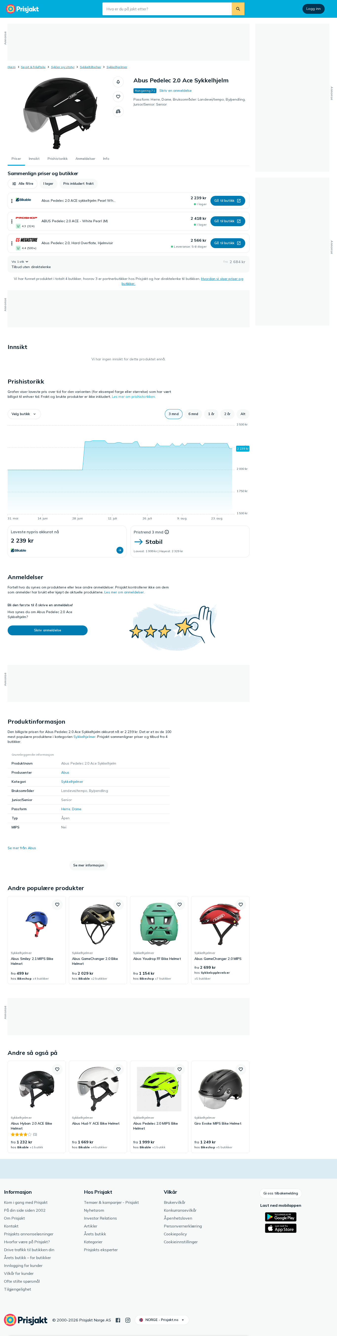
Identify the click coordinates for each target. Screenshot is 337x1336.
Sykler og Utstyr (63, 67)
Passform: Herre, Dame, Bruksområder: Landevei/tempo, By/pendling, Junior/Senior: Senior (189, 102)
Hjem (12, 67)
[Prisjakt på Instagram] (128, 1319)
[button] (118, 81)
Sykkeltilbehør (90, 67)
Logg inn (313, 8)
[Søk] (238, 8)
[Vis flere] (12, 201)
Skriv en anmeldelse (175, 90)
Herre (65, 809)
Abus (65, 772)
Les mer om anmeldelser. (124, 592)
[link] (37, 940)
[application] (128, 472)
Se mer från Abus (22, 848)
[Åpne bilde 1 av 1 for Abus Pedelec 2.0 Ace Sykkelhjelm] (60, 113)
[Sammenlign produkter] (118, 111)
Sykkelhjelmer (117, 67)
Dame (77, 809)
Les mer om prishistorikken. (134, 396)
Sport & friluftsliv (33, 67)
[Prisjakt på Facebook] (118, 1319)
